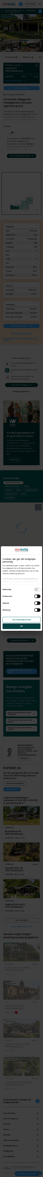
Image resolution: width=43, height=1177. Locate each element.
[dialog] (21, 588)
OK (21, 626)
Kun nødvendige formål (21, 620)
